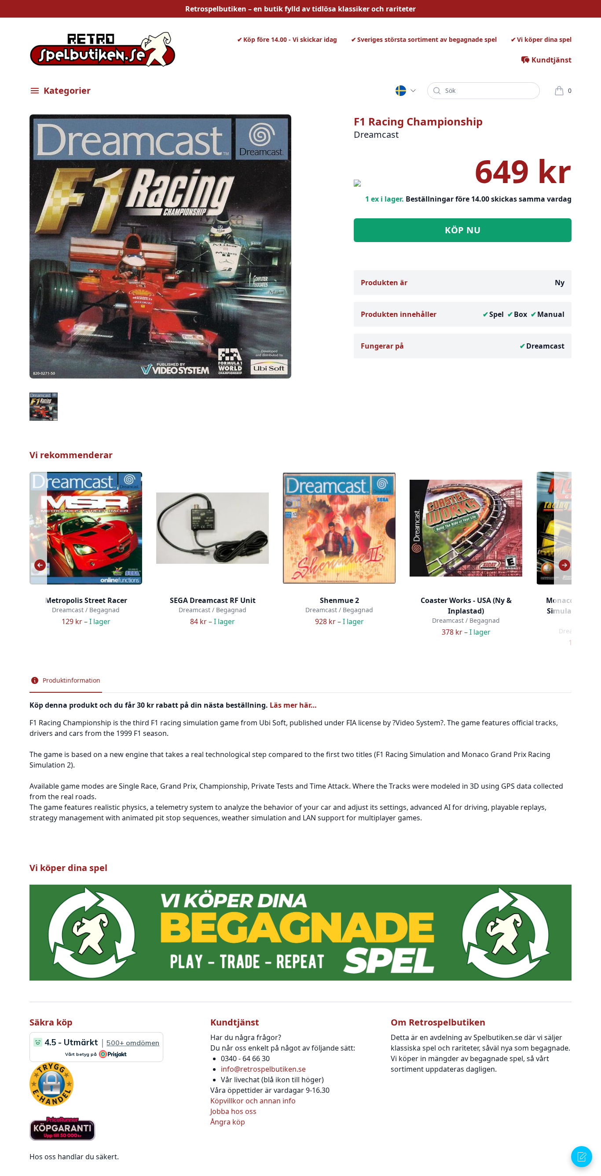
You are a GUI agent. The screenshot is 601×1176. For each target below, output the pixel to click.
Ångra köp (227, 1122)
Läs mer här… (293, 705)
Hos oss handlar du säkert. (74, 1156)
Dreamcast (545, 346)
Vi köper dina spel (544, 39)
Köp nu (462, 230)
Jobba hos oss (233, 1111)
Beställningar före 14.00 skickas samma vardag (489, 199)
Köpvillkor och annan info (253, 1101)
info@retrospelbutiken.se (263, 1069)
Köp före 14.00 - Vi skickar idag (290, 39)
